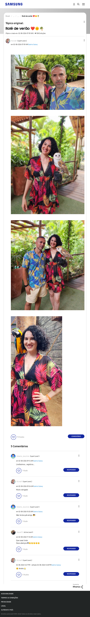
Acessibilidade (7, 594)
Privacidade (6, 602)
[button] (81, 40)
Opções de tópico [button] (80, 22)
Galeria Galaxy (33, 44)
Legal (3, 606)
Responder (71, 470)
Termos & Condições (9, 598)
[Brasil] (13, 4)
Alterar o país (7, 610)
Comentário (76, 436)
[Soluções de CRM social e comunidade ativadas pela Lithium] (78, 586)
